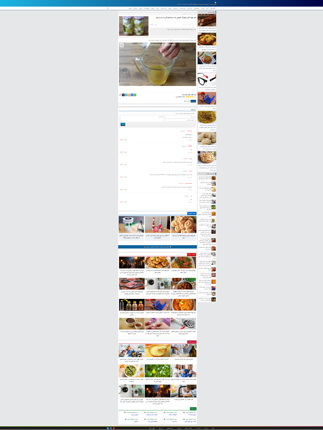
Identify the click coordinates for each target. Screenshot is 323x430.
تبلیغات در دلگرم (188, 428)
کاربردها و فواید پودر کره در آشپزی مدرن (158, 359)
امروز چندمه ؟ (192, 414)
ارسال (123, 124)
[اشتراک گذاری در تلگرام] (126, 95)
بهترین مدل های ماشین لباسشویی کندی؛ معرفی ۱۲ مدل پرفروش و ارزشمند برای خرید (131, 400)
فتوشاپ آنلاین (152, 428)
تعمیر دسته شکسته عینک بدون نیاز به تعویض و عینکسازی (207, 88)
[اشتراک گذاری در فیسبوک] (132, 95)
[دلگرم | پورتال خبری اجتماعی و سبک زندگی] (214, 3)
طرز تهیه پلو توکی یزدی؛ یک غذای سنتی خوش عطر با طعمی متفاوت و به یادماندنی (207, 127)
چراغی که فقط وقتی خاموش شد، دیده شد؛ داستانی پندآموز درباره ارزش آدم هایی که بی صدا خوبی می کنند (158, 401)
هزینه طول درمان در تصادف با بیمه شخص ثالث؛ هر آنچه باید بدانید (131, 360)
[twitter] (108, 428)
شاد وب (174, 421)
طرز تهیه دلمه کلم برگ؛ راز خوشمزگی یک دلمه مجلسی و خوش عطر (207, 48)
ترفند (185, 101)
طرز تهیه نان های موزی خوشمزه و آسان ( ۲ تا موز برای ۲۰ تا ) (208, 147)
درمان (188, 101)
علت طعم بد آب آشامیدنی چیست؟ (183, 399)
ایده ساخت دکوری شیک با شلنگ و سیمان (208, 107)
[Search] (108, 8)
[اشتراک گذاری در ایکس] (123, 95)
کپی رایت (179, 428)
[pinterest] (114, 428)
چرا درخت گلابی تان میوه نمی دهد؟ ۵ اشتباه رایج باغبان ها (157, 380)
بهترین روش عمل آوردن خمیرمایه (184, 359)
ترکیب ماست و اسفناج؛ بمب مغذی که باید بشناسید (131, 380)
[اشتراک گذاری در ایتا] (129, 95)
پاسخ (189, 140)
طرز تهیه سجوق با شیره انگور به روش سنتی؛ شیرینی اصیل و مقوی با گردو (207, 29)
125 (151, 25)
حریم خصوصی (170, 428)
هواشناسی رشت (152, 421)
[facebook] (111, 428)
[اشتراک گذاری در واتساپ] (135, 95)
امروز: (215, 4)
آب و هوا (161, 428)
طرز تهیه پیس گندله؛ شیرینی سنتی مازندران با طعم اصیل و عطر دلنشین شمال (207, 68)
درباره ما (206, 428)
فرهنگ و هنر (173, 414)
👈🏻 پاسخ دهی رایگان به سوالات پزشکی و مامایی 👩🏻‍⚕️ (157, 247)
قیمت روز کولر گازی (190, 421)
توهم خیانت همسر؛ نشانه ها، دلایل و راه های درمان (183, 380)
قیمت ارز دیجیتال (151, 414)
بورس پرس (134, 414)
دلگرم (136, 421)
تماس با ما (198, 428)
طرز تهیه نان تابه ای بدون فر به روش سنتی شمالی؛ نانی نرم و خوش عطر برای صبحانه (207, 167)
